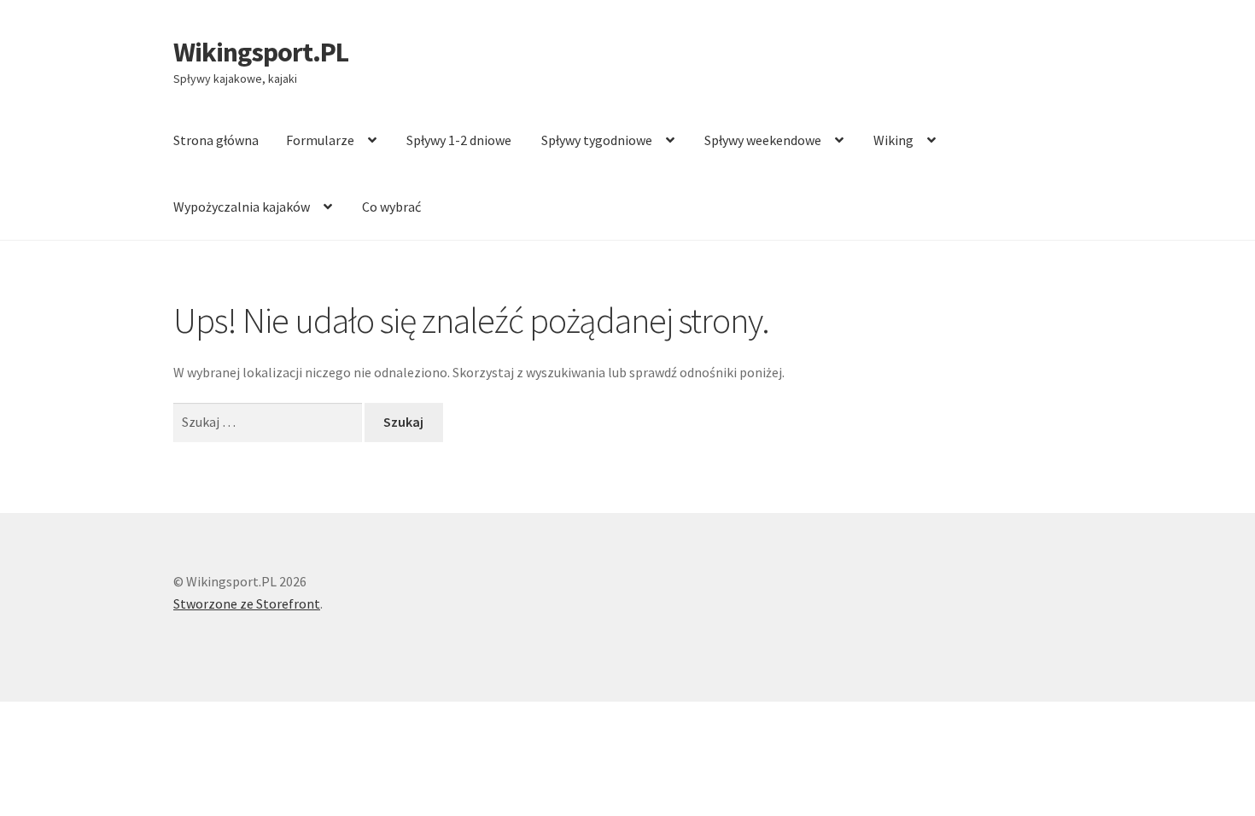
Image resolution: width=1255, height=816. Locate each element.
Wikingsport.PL (260, 52)
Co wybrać (391, 206)
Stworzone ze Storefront (246, 603)
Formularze (320, 140)
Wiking (893, 140)
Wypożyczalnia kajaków (241, 206)
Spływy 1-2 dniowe (458, 140)
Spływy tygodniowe (596, 140)
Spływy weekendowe (762, 140)
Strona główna (216, 140)
